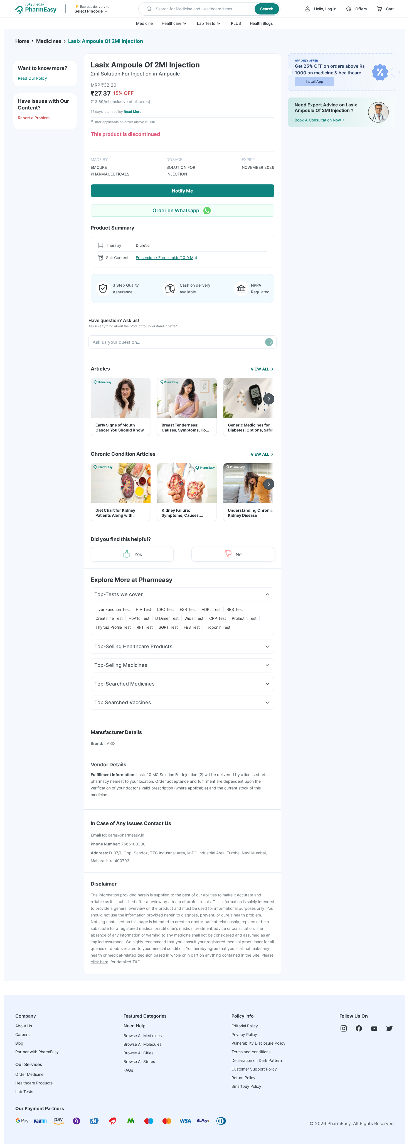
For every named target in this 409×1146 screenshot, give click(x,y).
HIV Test (143, 609)
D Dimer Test (167, 618)
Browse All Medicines (143, 1035)
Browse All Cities (138, 1052)
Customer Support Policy (254, 1069)
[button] (209, 9)
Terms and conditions (250, 1051)
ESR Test (188, 609)
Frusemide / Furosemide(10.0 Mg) (166, 257)
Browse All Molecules (142, 1044)
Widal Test (193, 618)
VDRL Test (211, 609)
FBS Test (192, 627)
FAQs (128, 1070)
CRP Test (217, 618)
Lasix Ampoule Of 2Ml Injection (105, 41)
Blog (19, 1043)
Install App (314, 81)
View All (260, 369)
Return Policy (243, 1077)
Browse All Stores (139, 1061)
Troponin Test (218, 627)
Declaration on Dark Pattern (256, 1060)
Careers (22, 1034)
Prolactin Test (244, 618)
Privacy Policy (244, 1034)
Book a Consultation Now (318, 120)
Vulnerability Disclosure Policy (258, 1043)
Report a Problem (34, 117)
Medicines (48, 41)
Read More (132, 111)
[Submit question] (269, 342)
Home (22, 41)
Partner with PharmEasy (37, 1051)
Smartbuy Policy (246, 1086)
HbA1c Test (139, 618)
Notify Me (182, 191)
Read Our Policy (32, 78)
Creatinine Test (109, 618)
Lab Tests (206, 23)
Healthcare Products (34, 1083)
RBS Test (234, 609)
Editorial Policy (244, 1025)
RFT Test (145, 627)
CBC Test (165, 609)
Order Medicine (29, 1074)
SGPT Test (168, 627)
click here (99, 961)
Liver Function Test (112, 609)
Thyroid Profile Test (113, 627)
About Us (23, 1025)
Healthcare (171, 23)
